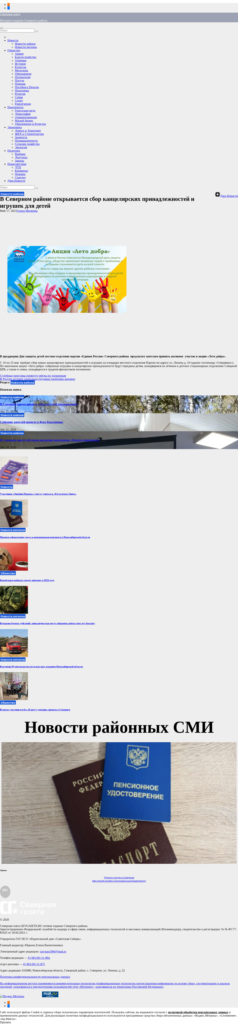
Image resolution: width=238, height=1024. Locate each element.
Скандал (20, 177)
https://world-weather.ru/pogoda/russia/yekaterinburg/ (119, 881)
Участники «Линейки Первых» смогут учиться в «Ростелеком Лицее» (38, 494)
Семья (19, 97)
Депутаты (21, 157)
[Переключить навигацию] (1, 27)
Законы (19, 160)
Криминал (21, 170)
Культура (20, 67)
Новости (12, 40)
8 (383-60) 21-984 (39, 957)
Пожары (20, 174)
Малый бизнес (24, 120)
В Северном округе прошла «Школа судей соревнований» (39, 404)
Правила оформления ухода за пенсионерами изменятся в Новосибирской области (45, 537)
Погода (19, 80)
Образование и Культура (30, 123)
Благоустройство (25, 57)
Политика (13, 150)
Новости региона (26, 47)
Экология (21, 147)
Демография (22, 113)
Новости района (25, 43)
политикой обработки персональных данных (198, 1012)
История (20, 63)
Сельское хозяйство (27, 144)
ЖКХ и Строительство (29, 134)
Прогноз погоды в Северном (119, 877)
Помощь (20, 83)
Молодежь (21, 70)
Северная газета (10, 14)
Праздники (22, 90)
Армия (19, 53)
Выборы (20, 154)
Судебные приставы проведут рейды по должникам (33, 375)
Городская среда (25, 110)
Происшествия (16, 164)
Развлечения (23, 103)
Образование (23, 73)
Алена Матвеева (27, 210)
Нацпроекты (15, 107)
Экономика (14, 127)
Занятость (21, 137)
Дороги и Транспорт (28, 130)
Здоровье (20, 60)
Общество (13, 50)
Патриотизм (22, 77)
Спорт (19, 100)
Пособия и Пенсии (27, 87)
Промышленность (26, 140)
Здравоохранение (26, 117)
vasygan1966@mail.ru (53, 951)
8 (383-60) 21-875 (34, 964)
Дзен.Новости (16, 180)
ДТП (18, 167)
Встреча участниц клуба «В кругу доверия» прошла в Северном (35, 709)
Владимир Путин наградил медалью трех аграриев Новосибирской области (41, 666)
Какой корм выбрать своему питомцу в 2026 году (27, 580)
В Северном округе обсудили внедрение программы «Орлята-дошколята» (50, 440)
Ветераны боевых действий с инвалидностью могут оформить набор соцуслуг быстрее (47, 623)
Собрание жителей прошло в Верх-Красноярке (31, 422)
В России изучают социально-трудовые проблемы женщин (37, 379)
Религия (20, 93)
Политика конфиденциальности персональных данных (35, 976)
